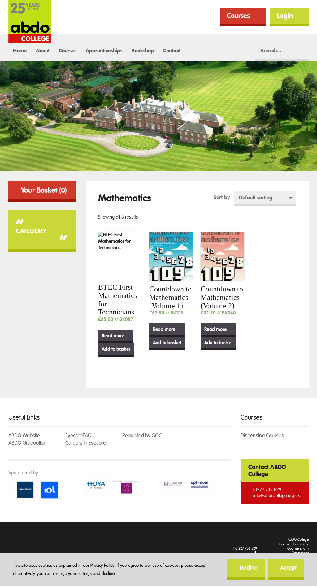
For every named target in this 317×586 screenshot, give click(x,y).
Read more (113, 336)
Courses (238, 15)
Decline (249, 567)
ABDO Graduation (27, 443)
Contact (171, 50)
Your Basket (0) (44, 190)
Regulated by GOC (142, 435)
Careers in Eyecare (85, 443)
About (43, 50)
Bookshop (143, 50)
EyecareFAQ (78, 435)
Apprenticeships (104, 50)
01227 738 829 (267, 489)
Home (20, 50)
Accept (288, 567)
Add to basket (116, 349)
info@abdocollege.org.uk (276, 495)
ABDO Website (24, 435)
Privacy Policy (102, 565)
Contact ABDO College (267, 470)
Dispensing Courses (262, 435)
